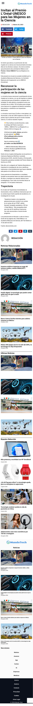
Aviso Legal (16, 699)
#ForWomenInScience (11, 138)
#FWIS (18, 134)
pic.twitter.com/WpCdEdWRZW (13, 143)
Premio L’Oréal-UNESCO (8, 71)
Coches (16, 664)
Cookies (16, 695)
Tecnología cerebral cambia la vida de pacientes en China (14, 508)
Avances (16, 656)
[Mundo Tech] (24, 4)
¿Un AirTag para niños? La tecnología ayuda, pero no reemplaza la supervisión (16, 483)
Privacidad (16, 692)
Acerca (16, 680)
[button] (3, 3)
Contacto (16, 688)
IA (16, 668)
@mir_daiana (17, 132)
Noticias (16, 652)
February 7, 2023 (9, 151)
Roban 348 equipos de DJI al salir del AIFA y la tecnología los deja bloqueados (16, 345)
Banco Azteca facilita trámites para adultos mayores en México (15, 617)
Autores (16, 684)
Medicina (16, 675)
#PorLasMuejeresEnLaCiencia (13, 136)
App (16, 660)
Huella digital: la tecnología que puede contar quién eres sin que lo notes (16, 293)
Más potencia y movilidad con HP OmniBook (16, 459)
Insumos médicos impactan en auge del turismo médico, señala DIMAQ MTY (14, 267)
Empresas (16, 671)
